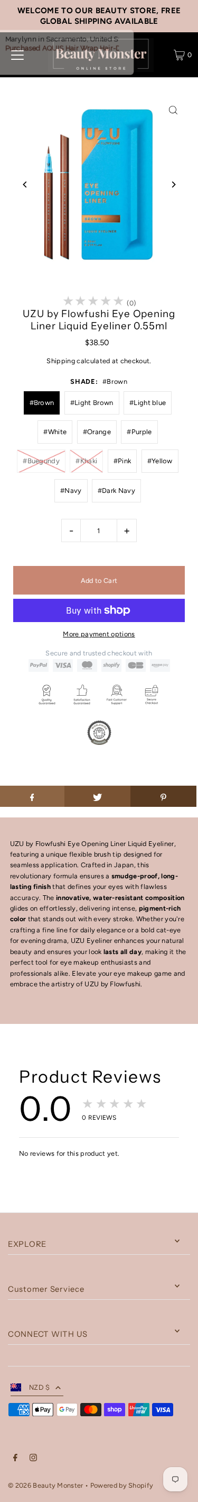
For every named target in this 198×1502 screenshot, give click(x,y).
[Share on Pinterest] (163, 796)
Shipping (60, 361)
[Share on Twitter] (97, 796)
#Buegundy (41, 461)
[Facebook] (15, 1459)
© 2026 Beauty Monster (46, 1485)
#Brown (42, 403)
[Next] (173, 184)
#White (55, 432)
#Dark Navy (116, 490)
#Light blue (147, 403)
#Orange (97, 432)
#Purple (139, 432)
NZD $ (39, 1387)
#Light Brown (92, 403)
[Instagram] (33, 1459)
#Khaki (86, 461)
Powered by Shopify (122, 1485)
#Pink (122, 461)
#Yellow (160, 461)
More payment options (99, 634)
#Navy (71, 490)
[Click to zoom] (173, 110)
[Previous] (25, 184)
